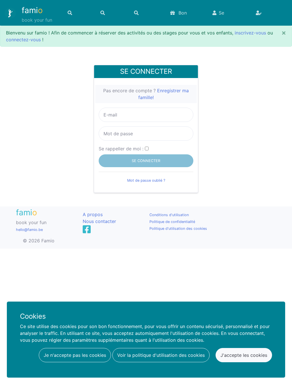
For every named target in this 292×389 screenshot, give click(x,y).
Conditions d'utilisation (169, 215)
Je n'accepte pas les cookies (75, 355)
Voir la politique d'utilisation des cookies (161, 355)
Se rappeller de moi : (121, 148)
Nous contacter (99, 221)
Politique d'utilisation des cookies (178, 228)
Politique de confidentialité (172, 222)
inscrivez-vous (250, 33)
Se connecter (223, 15)
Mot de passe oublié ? (146, 180)
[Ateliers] (110, 12)
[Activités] (145, 12)
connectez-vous (23, 39)
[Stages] (77, 12)
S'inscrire (268, 12)
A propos (93, 214)
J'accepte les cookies (243, 355)
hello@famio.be (29, 230)
